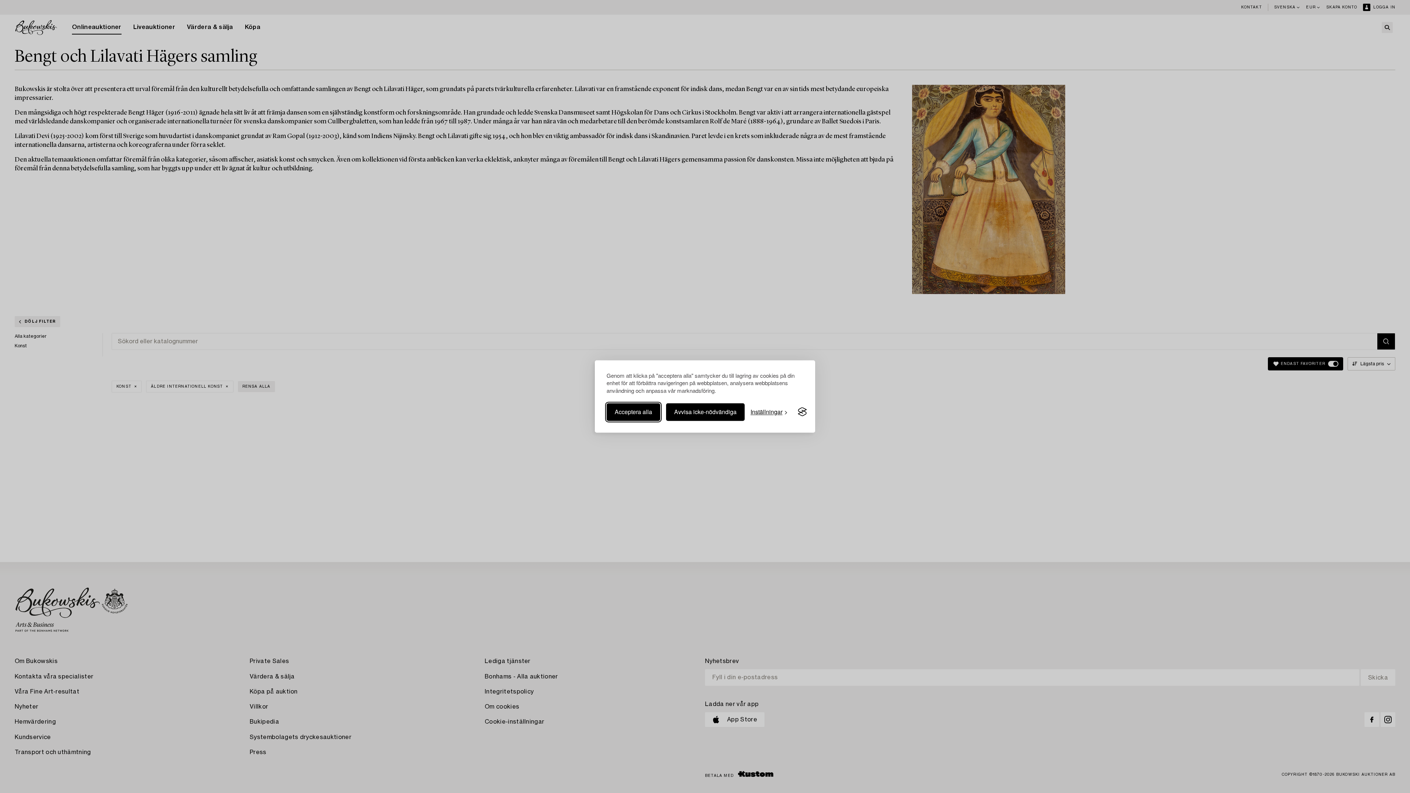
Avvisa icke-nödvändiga (705, 412)
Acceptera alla (633, 412)
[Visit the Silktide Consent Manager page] (802, 412)
